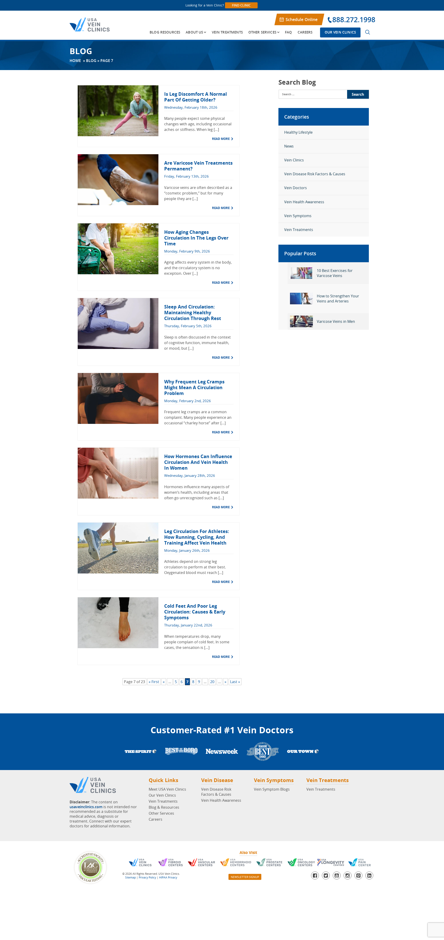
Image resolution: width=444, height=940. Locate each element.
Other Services (262, 32)
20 (212, 681)
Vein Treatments (227, 32)
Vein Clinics (294, 160)
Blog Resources (165, 32)
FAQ (288, 32)
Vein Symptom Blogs (272, 789)
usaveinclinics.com (86, 806)
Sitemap (130, 877)
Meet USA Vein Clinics (167, 789)
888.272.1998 (353, 19)
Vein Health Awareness (304, 201)
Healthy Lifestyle (298, 132)
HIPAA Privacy (168, 877)
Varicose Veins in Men (336, 321)
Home (75, 60)
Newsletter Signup (245, 877)
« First (154, 681)
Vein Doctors (295, 187)
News (289, 146)
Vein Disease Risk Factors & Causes (314, 173)
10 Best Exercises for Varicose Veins (335, 273)
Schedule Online (302, 19)
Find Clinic (241, 5)
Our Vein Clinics (340, 32)
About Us (194, 32)
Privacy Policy (147, 877)
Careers (305, 32)
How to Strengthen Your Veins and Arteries (338, 298)
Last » (235, 681)
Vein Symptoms (297, 215)
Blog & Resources (164, 807)
